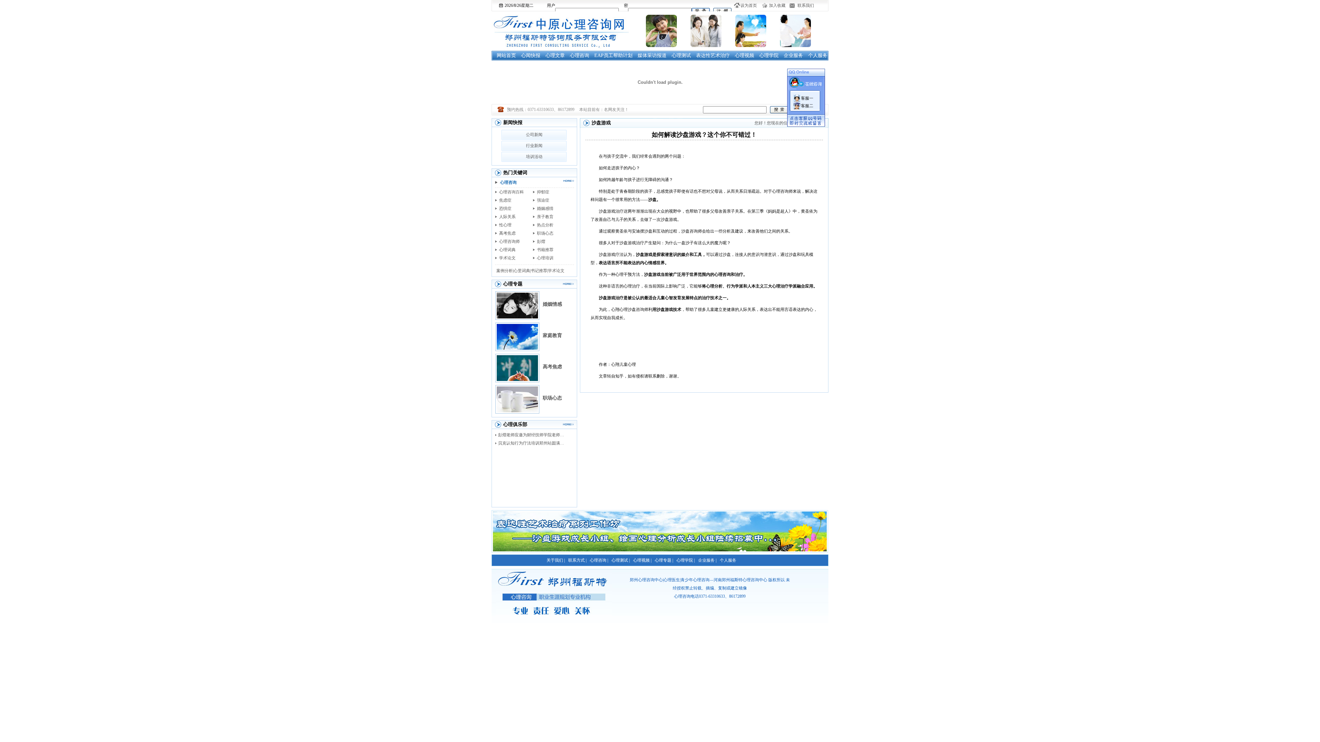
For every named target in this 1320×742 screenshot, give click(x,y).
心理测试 (681, 55)
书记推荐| (539, 270)
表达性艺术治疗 (713, 55)
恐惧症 (505, 208)
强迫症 (543, 200)
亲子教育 (545, 216)
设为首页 (748, 5)
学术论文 (507, 258)
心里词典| (522, 270)
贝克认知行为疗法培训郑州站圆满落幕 (533, 443)
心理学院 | (685, 560)
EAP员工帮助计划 (613, 55)
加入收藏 (777, 5)
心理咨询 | (599, 560)
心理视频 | (642, 560)
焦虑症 (505, 200)
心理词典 (507, 249)
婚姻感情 (545, 208)
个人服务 (817, 55)
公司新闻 (534, 134)
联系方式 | (577, 560)
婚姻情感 (552, 304)
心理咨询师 (509, 241)
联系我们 (806, 5)
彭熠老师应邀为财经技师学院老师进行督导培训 (533, 434)
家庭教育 (552, 335)
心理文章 (555, 55)
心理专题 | (664, 560)
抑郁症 (543, 192)
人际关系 (507, 216)
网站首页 (506, 55)
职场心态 (545, 233)
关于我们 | (556, 560)
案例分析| (505, 270)
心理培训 (545, 258)
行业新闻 (534, 145)
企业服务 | (707, 560)
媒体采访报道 (652, 55)
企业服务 (793, 55)
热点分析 (545, 225)
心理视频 (744, 55)
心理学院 (769, 55)
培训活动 (534, 156)
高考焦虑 (507, 233)
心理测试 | (621, 560)
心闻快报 (530, 55)
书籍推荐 (545, 249)
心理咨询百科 (511, 192)
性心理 (505, 225)
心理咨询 (579, 55)
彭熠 (541, 241)
